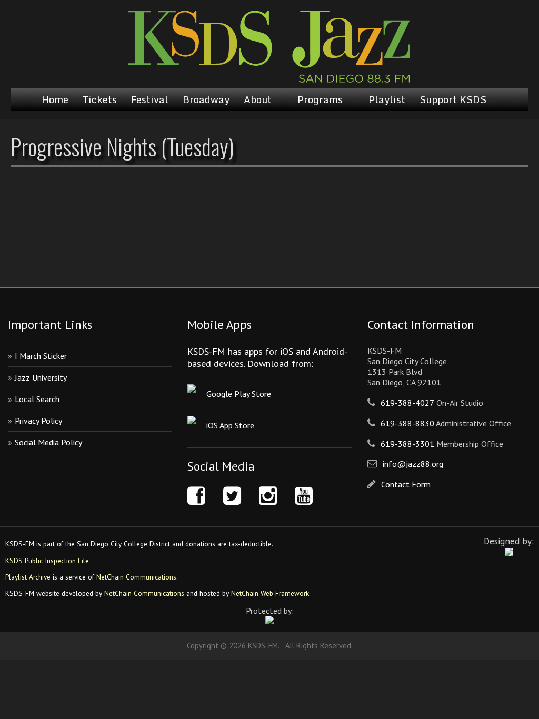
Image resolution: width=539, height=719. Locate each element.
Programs (320, 99)
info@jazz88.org (413, 463)
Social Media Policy (48, 442)
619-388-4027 (407, 402)
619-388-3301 (407, 443)
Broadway (206, 99)
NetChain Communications (136, 577)
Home (55, 99)
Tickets (100, 99)
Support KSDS (453, 99)
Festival (149, 99)
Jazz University (41, 377)
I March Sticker (41, 356)
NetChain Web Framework (270, 593)
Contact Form (406, 484)
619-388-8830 (407, 423)
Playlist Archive (28, 577)
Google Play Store (238, 393)
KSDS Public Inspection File (47, 560)
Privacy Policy (38, 420)
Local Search (37, 399)
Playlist (386, 99)
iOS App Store (230, 425)
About (258, 99)
